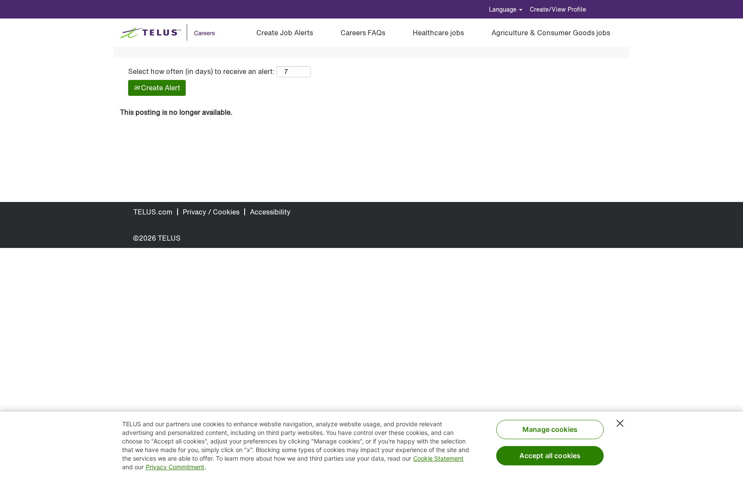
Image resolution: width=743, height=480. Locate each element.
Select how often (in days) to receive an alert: (201, 71)
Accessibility (270, 212)
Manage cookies (549, 429)
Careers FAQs (363, 33)
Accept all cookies (550, 455)
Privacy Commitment (175, 467)
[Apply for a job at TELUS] (170, 33)
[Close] (620, 423)
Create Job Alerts (284, 33)
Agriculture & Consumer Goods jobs (550, 33)
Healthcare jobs (438, 33)
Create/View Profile (558, 9)
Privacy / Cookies (211, 212)
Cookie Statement (438, 458)
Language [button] (503, 9)
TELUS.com (152, 212)
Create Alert (159, 88)
